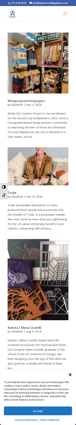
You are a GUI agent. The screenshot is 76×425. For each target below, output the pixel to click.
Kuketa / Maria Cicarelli (24, 327)
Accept (38, 411)
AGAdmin (17, 105)
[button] (70, 375)
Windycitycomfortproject (26, 101)
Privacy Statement (49, 419)
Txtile (12, 193)
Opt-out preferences (26, 419)
